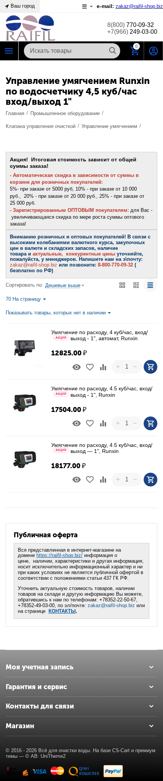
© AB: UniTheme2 (45, 756)
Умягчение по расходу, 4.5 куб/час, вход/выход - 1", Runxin (101, 391)
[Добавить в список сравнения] (103, 367)
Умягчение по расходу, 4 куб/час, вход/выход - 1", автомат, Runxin (99, 335)
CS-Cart (121, 750)
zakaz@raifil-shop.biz (111, 605)
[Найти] (112, 50)
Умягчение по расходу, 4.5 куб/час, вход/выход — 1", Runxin (101, 448)
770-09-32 (130, 25)
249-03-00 (132, 31)
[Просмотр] (76, 367)
